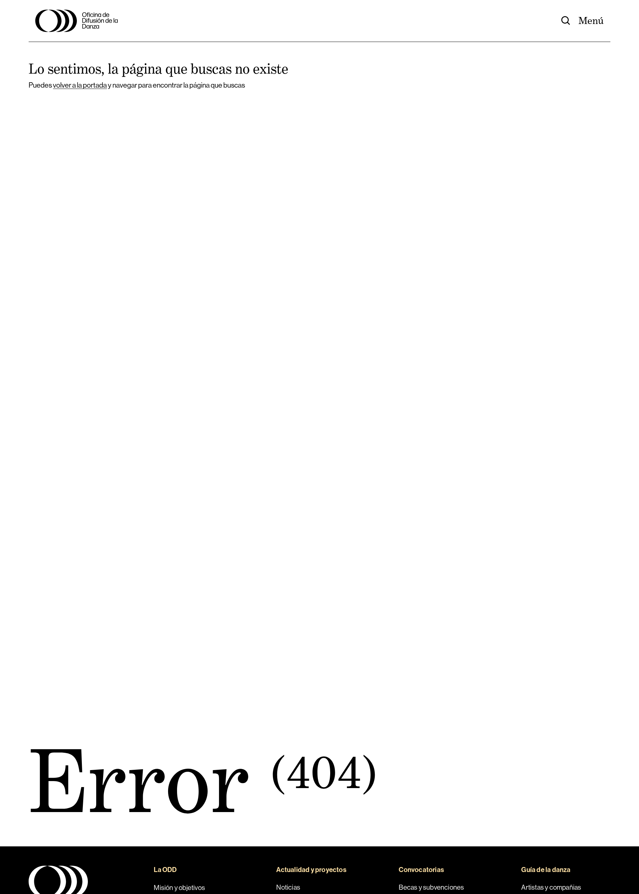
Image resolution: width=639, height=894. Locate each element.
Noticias (288, 887)
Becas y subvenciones (431, 887)
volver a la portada (80, 85)
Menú (591, 20)
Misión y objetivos (179, 887)
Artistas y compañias (551, 887)
